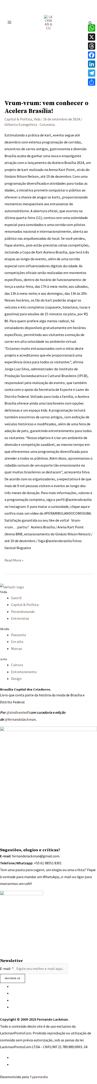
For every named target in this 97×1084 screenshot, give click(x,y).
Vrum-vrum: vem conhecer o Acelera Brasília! (46, 107)
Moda (4, 629)
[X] (91, 36)
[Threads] (91, 46)
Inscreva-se (12, 978)
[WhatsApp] (12, 1057)
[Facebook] (91, 55)
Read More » (14, 559)
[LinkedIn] (91, 64)
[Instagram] (12, 986)
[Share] (91, 82)
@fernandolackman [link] (20, 719)
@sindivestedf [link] (17, 712)
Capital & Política (18, 119)
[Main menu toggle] (10, 22)
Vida (37, 119)
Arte (3, 659)
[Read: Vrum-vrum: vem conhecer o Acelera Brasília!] (48, 62)
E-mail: (6, 968)
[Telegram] (91, 73)
